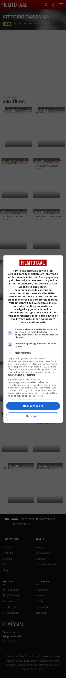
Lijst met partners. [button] (27, 374)
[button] (33, 353)
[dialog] (33, 339)
